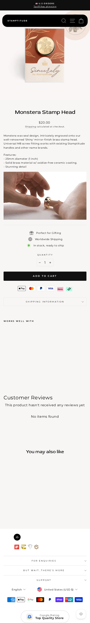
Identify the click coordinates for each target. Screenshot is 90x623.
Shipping (30, 126)
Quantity (45, 255)
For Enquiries (44, 561)
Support (44, 580)
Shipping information (45, 302)
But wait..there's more (43, 570)
